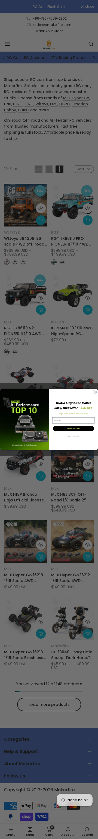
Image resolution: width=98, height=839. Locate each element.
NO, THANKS (73, 436)
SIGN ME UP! (73, 428)
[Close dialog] (95, 392)
